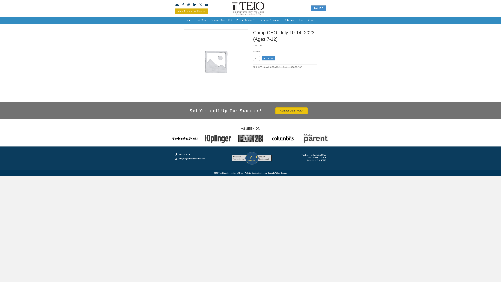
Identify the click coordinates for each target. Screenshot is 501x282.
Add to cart (268, 58)
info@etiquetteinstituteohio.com (192, 159)
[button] (177, 5)
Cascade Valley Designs (277, 173)
